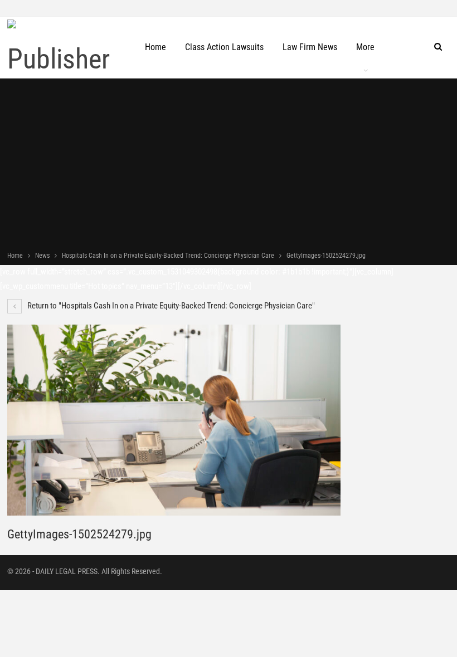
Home (155, 47)
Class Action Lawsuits (224, 47)
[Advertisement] (228, 166)
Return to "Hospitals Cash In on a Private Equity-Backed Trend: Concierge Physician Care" (170, 306)
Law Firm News (310, 47)
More (365, 47)
